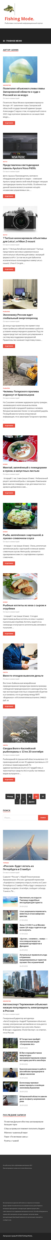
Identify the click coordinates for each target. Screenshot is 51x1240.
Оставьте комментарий (11, 98)
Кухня (5, 464)
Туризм (6, 863)
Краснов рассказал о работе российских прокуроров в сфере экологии (33, 1071)
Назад (10, 796)
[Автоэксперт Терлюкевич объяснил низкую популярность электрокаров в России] (25, 999)
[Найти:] (25, 817)
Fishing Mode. (19, 19)
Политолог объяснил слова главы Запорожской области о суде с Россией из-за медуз (24, 91)
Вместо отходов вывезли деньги (23, 675)
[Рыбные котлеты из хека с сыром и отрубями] (25, 587)
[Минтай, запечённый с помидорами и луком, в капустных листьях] (25, 449)
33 (43, 796)
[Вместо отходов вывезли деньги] (25, 657)
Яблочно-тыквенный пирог (16, 1132)
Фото (5, 161)
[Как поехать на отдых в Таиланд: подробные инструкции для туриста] (10, 906)
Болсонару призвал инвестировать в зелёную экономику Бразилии (32, 1085)
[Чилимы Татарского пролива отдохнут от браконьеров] (25, 372)
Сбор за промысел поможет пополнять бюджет (24, 1128)
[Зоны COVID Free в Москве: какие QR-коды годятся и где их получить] (10, 933)
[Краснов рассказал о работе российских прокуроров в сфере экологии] (10, 1077)
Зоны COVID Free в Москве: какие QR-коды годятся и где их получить (33, 927)
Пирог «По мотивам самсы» (16, 1137)
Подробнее (9, 123)
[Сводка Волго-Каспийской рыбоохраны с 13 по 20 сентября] (25, 730)
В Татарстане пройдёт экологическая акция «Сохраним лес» (30, 1041)
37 (23, 802)
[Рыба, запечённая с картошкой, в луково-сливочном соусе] (25, 517)
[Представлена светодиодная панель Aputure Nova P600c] (25, 147)
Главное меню (14, 41)
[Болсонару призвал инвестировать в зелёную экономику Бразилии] (10, 1091)
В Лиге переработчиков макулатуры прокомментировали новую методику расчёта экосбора (33, 1056)
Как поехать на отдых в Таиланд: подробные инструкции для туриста (31, 900)
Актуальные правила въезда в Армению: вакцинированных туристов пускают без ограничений (33, 958)
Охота (5, 672)
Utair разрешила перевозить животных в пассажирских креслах (33, 913)
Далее (32, 802)
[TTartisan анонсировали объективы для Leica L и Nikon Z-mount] (25, 220)
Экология (7, 85)
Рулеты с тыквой (11, 1141)
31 (30, 796)
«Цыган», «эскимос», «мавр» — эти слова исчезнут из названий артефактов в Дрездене (34, 942)
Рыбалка (6, 311)
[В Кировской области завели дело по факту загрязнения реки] (10, 1105)
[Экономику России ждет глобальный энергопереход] (25, 295)
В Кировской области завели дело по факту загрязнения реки (33, 1099)
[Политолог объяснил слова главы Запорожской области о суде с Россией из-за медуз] (25, 70)
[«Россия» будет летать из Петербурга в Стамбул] (25, 861)
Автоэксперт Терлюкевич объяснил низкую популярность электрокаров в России (25, 1007)
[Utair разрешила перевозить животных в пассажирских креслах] (10, 920)
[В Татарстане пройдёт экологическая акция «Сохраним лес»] (10, 1047)
